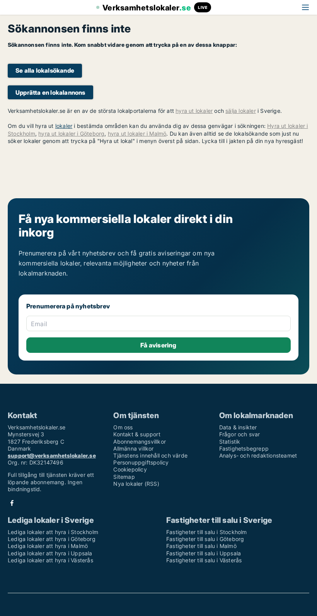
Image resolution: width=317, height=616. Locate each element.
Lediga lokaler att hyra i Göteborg (51, 539)
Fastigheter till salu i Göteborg (205, 539)
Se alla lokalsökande (44, 70)
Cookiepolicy (130, 469)
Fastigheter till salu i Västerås (204, 560)
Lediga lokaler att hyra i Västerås (50, 560)
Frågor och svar (239, 434)
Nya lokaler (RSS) (136, 483)
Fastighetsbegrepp (244, 448)
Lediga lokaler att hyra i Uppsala (50, 553)
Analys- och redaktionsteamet (258, 455)
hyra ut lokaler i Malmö (137, 133)
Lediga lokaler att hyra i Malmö (48, 546)
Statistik (229, 441)
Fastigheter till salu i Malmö (201, 546)
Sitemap (124, 476)
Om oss (123, 427)
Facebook (12, 503)
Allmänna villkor (133, 448)
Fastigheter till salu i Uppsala (203, 553)
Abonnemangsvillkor (139, 441)
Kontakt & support (136, 434)
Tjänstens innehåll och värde (150, 455)
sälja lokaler (240, 110)
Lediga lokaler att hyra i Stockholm (53, 532)
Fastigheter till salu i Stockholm (206, 532)
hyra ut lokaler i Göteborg (71, 133)
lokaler (63, 126)
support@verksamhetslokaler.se (52, 455)
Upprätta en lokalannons (50, 92)
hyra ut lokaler (194, 110)
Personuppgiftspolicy (141, 462)
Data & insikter (238, 427)
